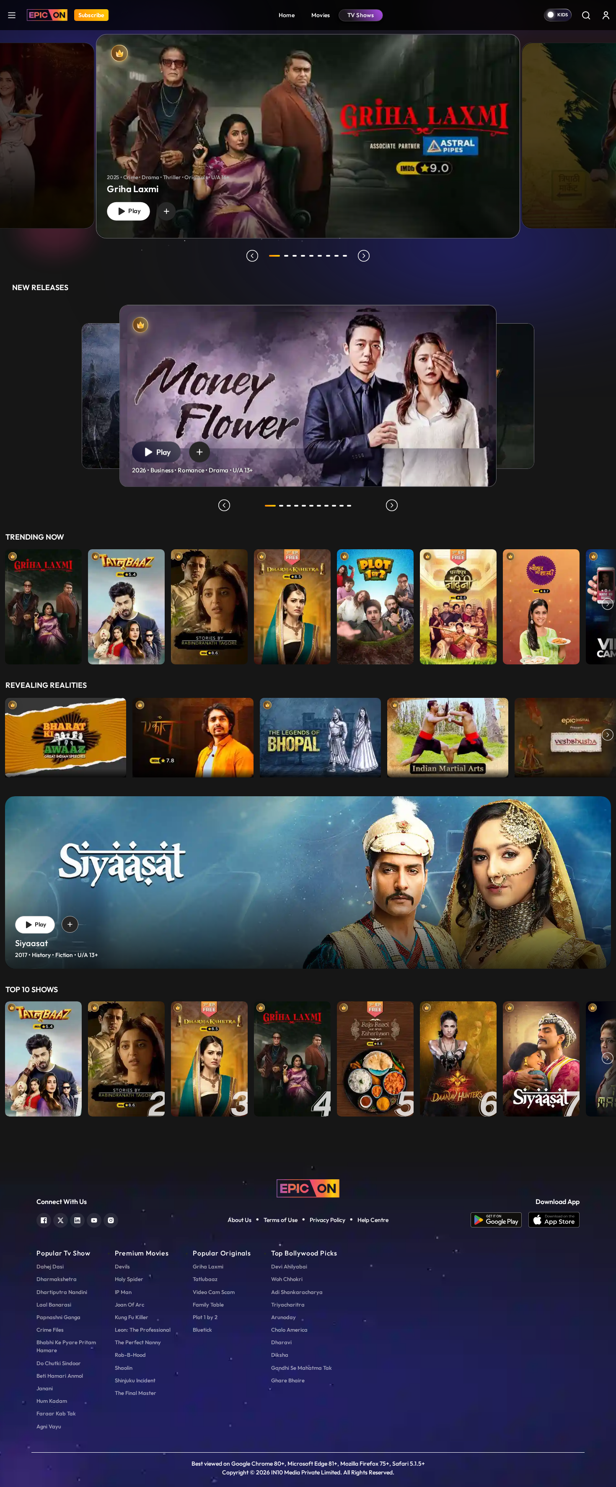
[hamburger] (12, 15)
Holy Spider (129, 1279)
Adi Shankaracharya (297, 1292)
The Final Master (135, 1392)
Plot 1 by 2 (205, 1317)
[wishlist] (166, 211)
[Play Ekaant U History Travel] (193, 735)
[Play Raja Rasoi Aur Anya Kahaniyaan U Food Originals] (375, 1059)
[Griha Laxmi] (308, 136)
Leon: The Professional (143, 1329)
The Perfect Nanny (138, 1342)
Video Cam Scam (214, 1292)
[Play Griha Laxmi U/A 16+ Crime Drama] (43, 604)
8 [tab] (336, 256)
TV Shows (360, 15)
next (363, 255)
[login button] (606, 15)
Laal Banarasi (53, 1304)
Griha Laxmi (208, 1266)
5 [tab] (311, 256)
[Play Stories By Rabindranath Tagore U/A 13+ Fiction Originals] (209, 604)
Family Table (208, 1304)
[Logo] (47, 15)
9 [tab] (345, 256)
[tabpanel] (308, 129)
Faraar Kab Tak (56, 1413)
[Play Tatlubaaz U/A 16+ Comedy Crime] (126, 604)
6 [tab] (320, 256)
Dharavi (281, 1342)
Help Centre (372, 1220)
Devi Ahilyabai (289, 1266)
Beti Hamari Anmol (59, 1375)
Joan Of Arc (129, 1304)
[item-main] (43, 604)
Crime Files (50, 1329)
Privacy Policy (327, 1220)
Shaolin (123, 1367)
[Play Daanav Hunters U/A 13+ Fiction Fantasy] (458, 1059)
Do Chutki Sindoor (58, 1363)
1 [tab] (274, 256)
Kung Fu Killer (131, 1317)
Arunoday (283, 1317)
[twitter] (60, 1219)
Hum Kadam (51, 1400)
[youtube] (94, 1219)
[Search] (585, 15)
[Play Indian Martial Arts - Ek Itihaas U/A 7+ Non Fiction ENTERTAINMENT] (447, 735)
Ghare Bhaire (288, 1380)
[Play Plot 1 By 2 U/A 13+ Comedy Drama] (375, 604)
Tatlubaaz (205, 1279)
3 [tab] (294, 256)
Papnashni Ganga (58, 1317)
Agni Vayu (48, 1426)
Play (132, 211)
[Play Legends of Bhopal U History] (320, 735)
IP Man (123, 1292)
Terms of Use (281, 1220)
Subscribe (91, 15)
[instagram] (111, 1219)
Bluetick (202, 1329)
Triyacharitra (288, 1304)
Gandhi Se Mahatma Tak (301, 1367)
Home (287, 15)
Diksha (279, 1354)
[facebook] (43, 1219)
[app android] (499, 1220)
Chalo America (289, 1329)
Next (607, 604)
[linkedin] (77, 1219)
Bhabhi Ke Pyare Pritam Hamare (66, 1346)
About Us (239, 1220)
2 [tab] (286, 256)
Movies (320, 15)
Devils (122, 1266)
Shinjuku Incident (135, 1380)
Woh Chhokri (287, 1279)
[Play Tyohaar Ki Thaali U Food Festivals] (541, 604)
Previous (8, 604)
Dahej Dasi (50, 1266)
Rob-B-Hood (130, 1354)
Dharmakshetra (56, 1279)
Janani (44, 1388)
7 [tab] (328, 256)
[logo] (308, 1187)
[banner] (308, 882)
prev (252, 255)
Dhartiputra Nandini (61, 1292)
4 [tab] (303, 256)
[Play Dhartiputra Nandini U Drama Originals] (458, 604)
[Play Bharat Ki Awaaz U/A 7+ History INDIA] (65, 735)
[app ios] (554, 1220)
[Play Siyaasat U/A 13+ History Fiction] (541, 1059)
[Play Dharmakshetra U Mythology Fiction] (292, 604)
